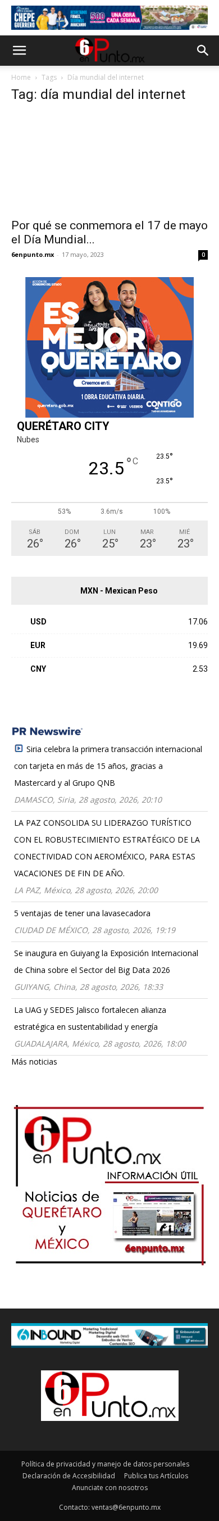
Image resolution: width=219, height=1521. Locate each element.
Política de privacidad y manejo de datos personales (105, 1464)
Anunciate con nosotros (110, 1487)
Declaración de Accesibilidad (68, 1476)
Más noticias (34, 1061)
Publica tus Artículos (156, 1476)
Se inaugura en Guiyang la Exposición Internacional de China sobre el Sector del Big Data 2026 (106, 961)
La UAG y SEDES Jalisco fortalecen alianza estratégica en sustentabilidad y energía (90, 1018)
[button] (19, 50)
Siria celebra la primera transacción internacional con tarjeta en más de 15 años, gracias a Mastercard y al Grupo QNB (108, 766)
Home (21, 77)
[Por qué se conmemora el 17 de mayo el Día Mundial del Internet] (109, 162)
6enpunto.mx (32, 254)
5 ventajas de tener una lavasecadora (82, 913)
